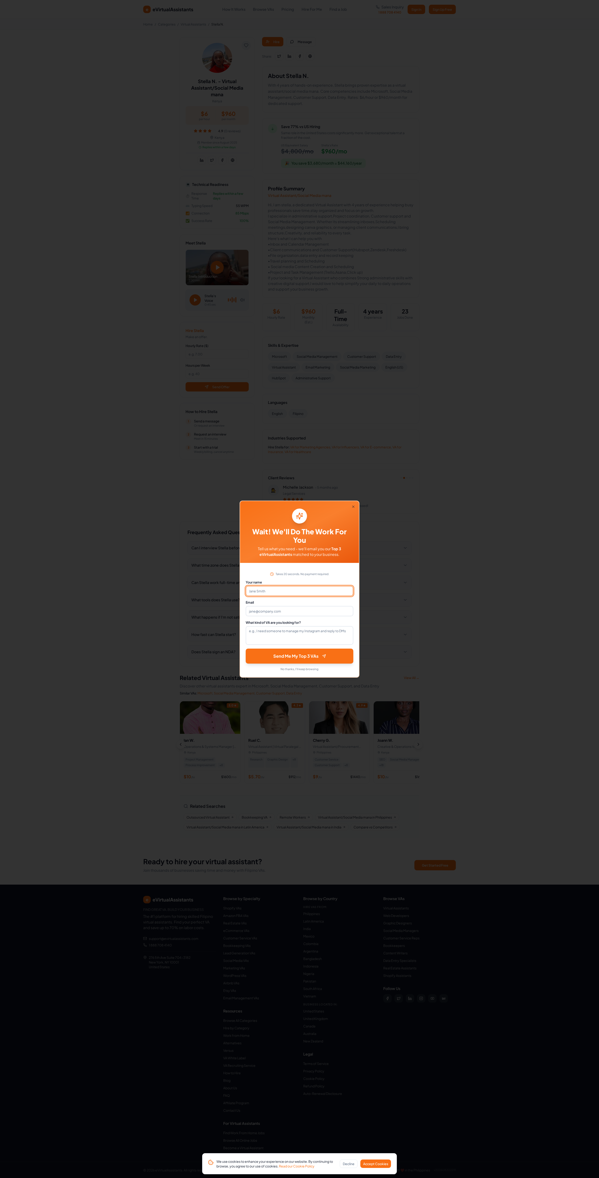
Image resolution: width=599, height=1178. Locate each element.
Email (250, 602)
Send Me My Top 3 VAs (295, 656)
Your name (254, 582)
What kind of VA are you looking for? (273, 622)
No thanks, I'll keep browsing (299, 669)
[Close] (353, 507)
